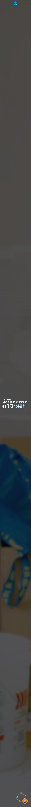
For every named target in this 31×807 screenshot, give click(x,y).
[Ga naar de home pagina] (15, 3)
